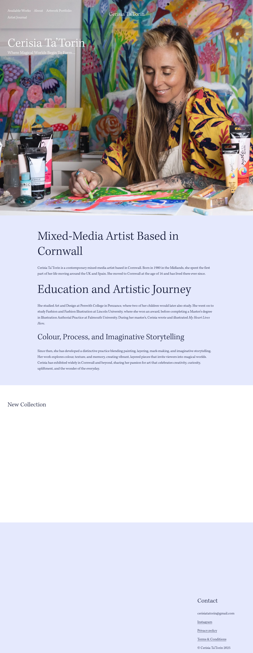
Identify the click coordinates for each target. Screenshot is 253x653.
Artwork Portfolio (59, 10)
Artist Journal (17, 17)
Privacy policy (207, 630)
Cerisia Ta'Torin (127, 14)
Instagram (204, 622)
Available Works (19, 10)
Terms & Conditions (211, 639)
